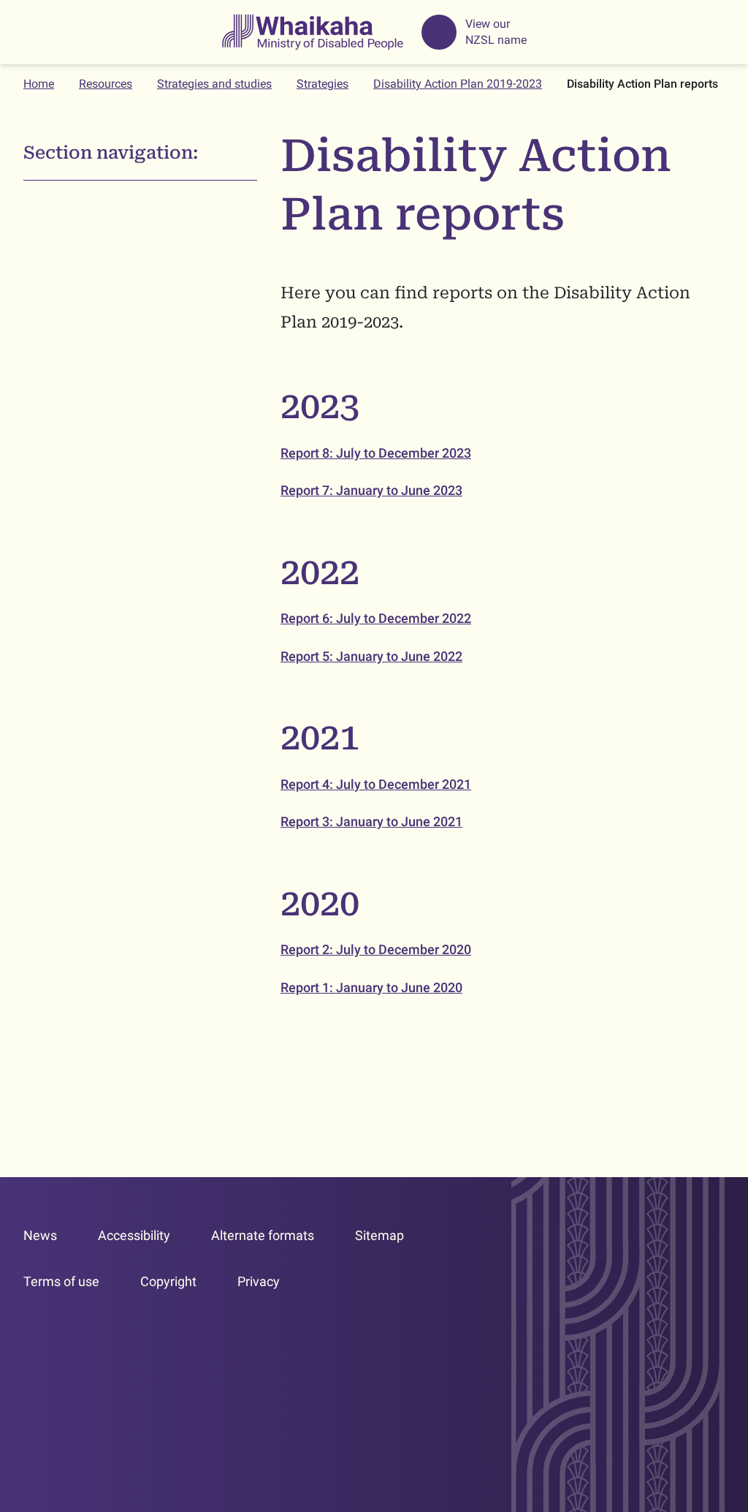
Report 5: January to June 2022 (371, 656)
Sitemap (379, 1235)
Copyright (168, 1281)
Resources (105, 84)
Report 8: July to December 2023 (375, 453)
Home (38, 84)
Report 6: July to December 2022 (375, 618)
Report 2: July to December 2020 (375, 949)
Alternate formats (262, 1235)
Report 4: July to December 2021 (375, 784)
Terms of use (61, 1281)
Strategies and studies (214, 84)
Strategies (322, 84)
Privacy (258, 1281)
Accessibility (134, 1235)
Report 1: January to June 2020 (371, 987)
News (40, 1235)
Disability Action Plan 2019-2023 (457, 84)
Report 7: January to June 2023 (371, 490)
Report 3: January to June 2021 (371, 821)
